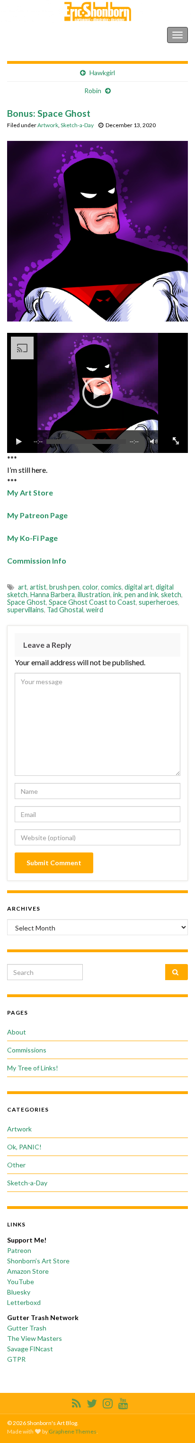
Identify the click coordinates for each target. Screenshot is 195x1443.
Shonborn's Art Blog (47, 34)
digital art (138, 587)
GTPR (16, 1359)
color (90, 587)
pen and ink (141, 595)
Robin (92, 91)
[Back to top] (174, 1422)
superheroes (158, 602)
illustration (94, 595)
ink (117, 595)
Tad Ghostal (65, 610)
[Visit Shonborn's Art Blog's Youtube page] (123, 1401)
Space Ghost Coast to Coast (92, 602)
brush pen (64, 587)
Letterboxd (24, 1302)
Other (16, 1165)
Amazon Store (28, 1271)
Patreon (19, 1250)
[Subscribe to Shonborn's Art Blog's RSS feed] (76, 1401)
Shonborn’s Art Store (38, 1261)
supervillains (25, 610)
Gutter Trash (26, 1328)
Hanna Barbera (52, 595)
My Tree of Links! (32, 1068)
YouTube (20, 1282)
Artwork (47, 125)
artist (38, 587)
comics (111, 587)
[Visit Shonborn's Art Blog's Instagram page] (108, 1401)
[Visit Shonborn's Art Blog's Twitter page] (92, 1401)
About (16, 1032)
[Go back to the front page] (97, 11)
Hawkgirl (102, 73)
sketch (171, 595)
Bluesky (18, 1292)
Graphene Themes (73, 1431)
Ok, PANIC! (24, 1147)
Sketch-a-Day (77, 125)
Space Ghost (26, 602)
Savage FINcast (30, 1349)
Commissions (26, 1050)
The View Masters (34, 1338)
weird (94, 610)
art (22, 587)
